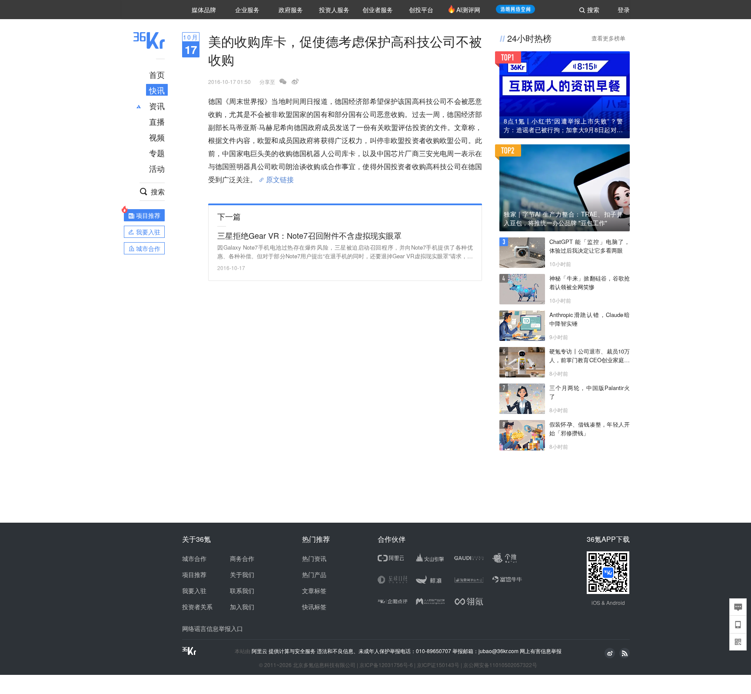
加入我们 (242, 606)
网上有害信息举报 (541, 650)
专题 (157, 152)
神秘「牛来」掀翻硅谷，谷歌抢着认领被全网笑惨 (589, 282)
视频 (157, 137)
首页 (157, 74)
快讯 (157, 90)
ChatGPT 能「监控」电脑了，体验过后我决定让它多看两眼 (589, 245)
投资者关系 (197, 606)
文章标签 (314, 590)
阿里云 (260, 651)
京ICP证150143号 (438, 664)
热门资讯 (314, 558)
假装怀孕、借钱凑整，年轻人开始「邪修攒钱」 (589, 428)
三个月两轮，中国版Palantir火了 (589, 392)
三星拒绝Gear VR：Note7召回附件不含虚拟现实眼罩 (309, 235)
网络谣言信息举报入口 (212, 628)
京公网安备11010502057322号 (500, 664)
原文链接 (280, 176)
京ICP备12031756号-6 (386, 664)
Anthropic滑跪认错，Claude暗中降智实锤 (589, 318)
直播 (157, 121)
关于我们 (242, 574)
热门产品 (314, 574)
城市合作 (194, 558)
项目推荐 (194, 574)
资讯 (157, 105)
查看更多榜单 (608, 38)
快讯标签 (314, 606)
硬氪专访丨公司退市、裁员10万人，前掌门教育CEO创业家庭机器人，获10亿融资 (589, 355)
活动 (157, 168)
